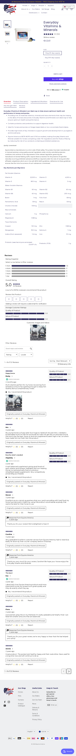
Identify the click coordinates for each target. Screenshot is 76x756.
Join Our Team (37, 700)
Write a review (49, 37)
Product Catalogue (21, 705)
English (30, 731)
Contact (44, 13)
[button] (68, 6)
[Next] (7, 43)
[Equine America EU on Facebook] (5, 702)
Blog (53, 9)
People (41, 5)
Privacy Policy (37, 719)
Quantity (47, 62)
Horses (25, 5)
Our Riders (36, 9)
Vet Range (45, 9)
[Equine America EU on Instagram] (9, 702)
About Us (25, 9)
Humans (21, 700)
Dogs (33, 5)
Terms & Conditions (36, 714)
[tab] (7, 101)
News (34, 704)
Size (45, 49)
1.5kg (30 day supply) (52, 53)
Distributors (33, 13)
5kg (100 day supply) (52, 58)
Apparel (51, 5)
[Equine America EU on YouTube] (5, 705)
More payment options (57, 84)
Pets (19, 696)
